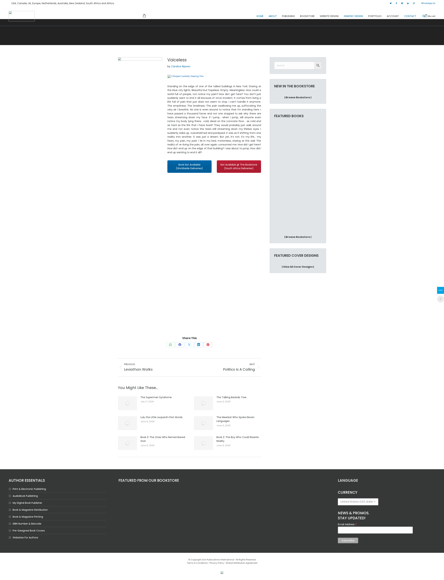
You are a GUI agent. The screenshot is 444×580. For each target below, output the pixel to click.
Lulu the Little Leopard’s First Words (161, 417)
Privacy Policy (217, 562)
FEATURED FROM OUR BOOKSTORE (148, 480)
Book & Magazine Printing (28, 516)
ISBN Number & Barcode (27, 523)
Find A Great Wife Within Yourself (308, 219)
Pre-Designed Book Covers (29, 530)
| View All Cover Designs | (298, 267)
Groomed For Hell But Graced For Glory (285, 219)
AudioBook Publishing (25, 496)
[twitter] (391, 3)
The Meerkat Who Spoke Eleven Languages (235, 419)
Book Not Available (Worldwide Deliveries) (189, 166)
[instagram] (414, 3)
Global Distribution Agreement (241, 562)
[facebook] (396, 3)
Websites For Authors (25, 537)
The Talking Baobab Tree (231, 397)
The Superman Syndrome (156, 397)
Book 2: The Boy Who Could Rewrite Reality (237, 439)
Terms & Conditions (197, 562)
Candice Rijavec (180, 66)
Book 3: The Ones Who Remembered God (162, 439)
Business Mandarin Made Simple (284, 165)
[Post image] (127, 403)
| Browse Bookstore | (297, 97)
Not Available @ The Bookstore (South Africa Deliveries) (238, 166)
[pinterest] (402, 3)
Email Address (347, 524)
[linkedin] (408, 3)
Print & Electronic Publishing (29, 489)
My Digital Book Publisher (27, 503)
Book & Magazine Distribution (30, 510)
